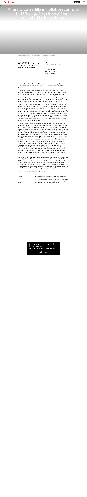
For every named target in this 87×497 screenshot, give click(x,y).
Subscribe (43, 252)
